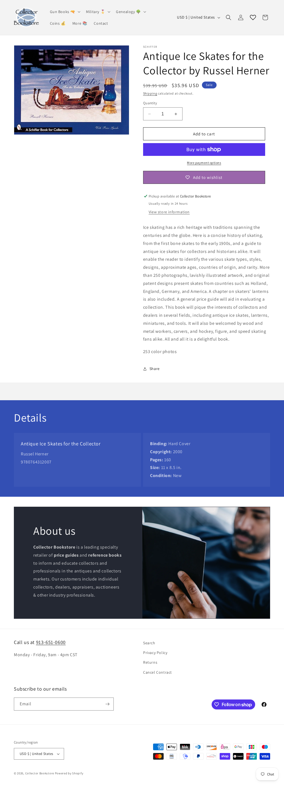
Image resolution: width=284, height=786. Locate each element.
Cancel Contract (157, 672)
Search (149, 642)
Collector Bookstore (39, 773)
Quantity (150, 103)
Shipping (150, 93)
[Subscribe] (107, 704)
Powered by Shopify (69, 773)
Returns (150, 662)
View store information (169, 211)
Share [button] (154, 368)
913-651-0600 (51, 642)
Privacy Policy (155, 652)
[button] (65, 11)
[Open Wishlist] (253, 17)
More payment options (204, 163)
